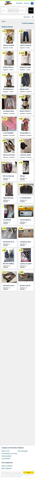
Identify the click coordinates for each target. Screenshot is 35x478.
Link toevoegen (23, 451)
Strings (22, 176)
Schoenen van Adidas (10, 242)
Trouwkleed (7, 220)
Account (26, 3)
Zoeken (31, 10)
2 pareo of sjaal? (26, 264)
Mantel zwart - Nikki (27, 89)
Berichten (19, 3)
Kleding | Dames (7, 27)
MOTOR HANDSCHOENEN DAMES (14, 264)
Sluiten (28, 472)
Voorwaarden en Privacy (9, 453)
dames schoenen (9, 155)
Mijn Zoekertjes (6, 468)
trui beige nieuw (8, 111)
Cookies (19, 476)
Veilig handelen (6, 456)
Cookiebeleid (5, 458)
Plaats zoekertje (6, 466)
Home (3, 21)
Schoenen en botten (10, 285)
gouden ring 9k (25, 285)
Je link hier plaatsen (28, 23)
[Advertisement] (17, 369)
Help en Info (5, 451)
